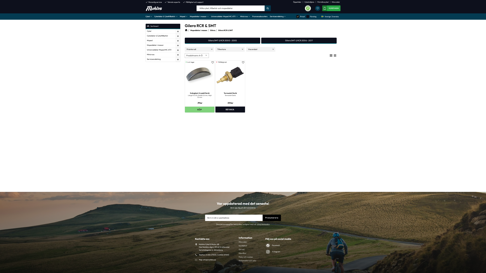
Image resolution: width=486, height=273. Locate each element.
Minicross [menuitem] (244, 16)
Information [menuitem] (245, 237)
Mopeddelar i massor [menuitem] (198, 16)
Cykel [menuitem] (148, 16)
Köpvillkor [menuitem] (242, 253)
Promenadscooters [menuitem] (259, 16)
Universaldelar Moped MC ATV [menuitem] (223, 16)
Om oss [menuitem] (242, 249)
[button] (317, 8)
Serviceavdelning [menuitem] (276, 16)
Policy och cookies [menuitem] (246, 257)
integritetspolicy (263, 224)
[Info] (230, 109)
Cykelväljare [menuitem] (309, 2)
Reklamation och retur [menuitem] (247, 260)
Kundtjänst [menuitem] (243, 246)
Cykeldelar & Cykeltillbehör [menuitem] (164, 16)
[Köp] (200, 109)
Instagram (276, 252)
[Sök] (268, 8)
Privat (301, 16)
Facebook (276, 245)
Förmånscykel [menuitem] (323, 2)
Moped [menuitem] (182, 16)
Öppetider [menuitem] (297, 2)
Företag (311, 16)
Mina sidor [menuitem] (336, 2)
